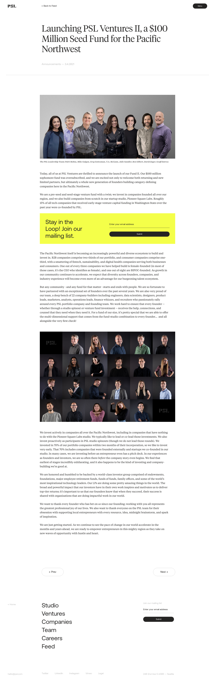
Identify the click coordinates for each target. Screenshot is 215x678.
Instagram (74, 673)
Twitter (45, 673)
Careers (52, 637)
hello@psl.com (15, 674)
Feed (48, 646)
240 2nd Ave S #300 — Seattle (158, 674)
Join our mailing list (152, 603)
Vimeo (89, 673)
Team (49, 629)
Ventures (53, 613)
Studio (50, 605)
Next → (164, 571)
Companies (57, 621)
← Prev (52, 571)
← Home (12, 604)
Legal (101, 673)
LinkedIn (59, 673)
